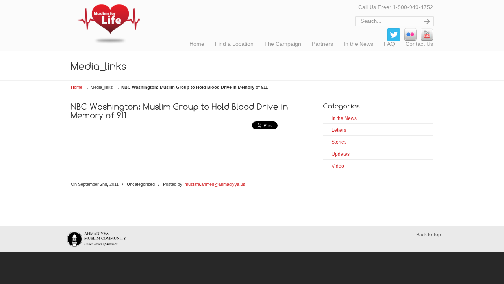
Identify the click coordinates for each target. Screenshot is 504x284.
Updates (341, 154)
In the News (344, 118)
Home (76, 87)
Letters (339, 130)
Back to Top (428, 234)
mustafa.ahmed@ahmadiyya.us (215, 184)
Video (338, 166)
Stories (339, 142)
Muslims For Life (105, 23)
